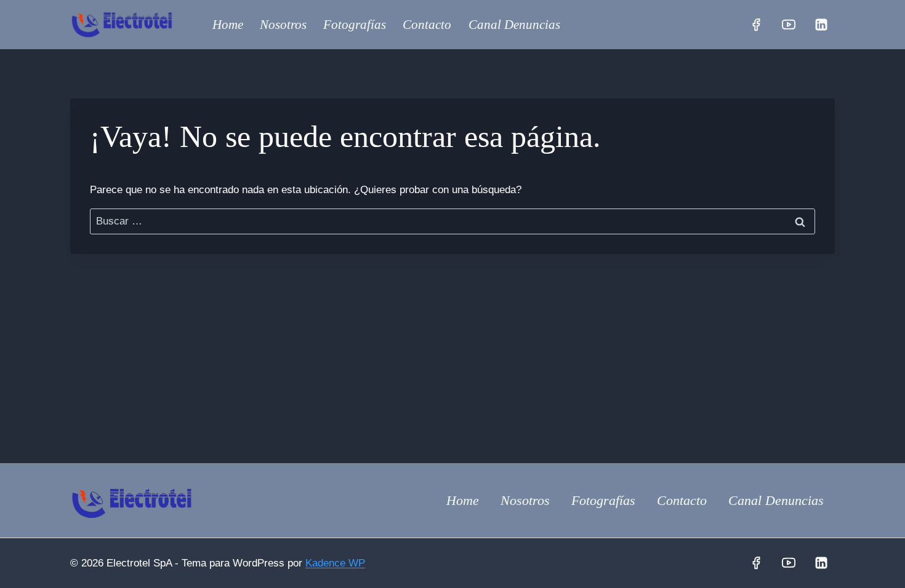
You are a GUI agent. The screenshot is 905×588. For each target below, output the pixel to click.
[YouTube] (788, 24)
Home (227, 24)
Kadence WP (335, 563)
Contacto (427, 24)
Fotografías (354, 24)
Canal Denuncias (514, 24)
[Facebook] (756, 24)
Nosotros (283, 24)
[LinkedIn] (821, 24)
